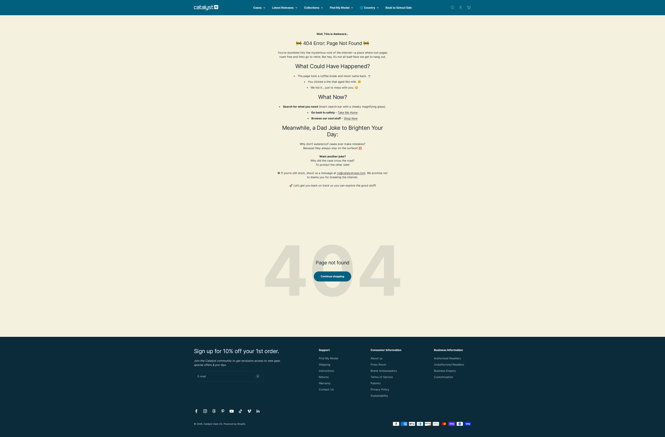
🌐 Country (367, 7)
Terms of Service (382, 377)
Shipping (324, 364)
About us (376, 358)
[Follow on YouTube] (231, 411)
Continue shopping (332, 276)
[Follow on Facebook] (196, 411)
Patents (375, 383)
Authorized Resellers (447, 358)
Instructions (326, 370)
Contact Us (326, 389)
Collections (311, 7)
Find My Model (339, 7)
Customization (443, 377)
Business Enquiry (445, 370)
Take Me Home (348, 112)
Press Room (378, 364)
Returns (324, 377)
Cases (257, 7)
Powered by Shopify (234, 423)
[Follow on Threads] (214, 411)
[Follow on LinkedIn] (258, 411)
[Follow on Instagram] (205, 411)
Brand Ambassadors (384, 370)
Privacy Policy (380, 389)
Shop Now (351, 118)
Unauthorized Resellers (449, 364)
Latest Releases (283, 7)
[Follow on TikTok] (240, 411)
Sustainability (379, 395)
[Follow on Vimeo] (249, 411)
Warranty (325, 383)
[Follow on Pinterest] (222, 411)
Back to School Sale (398, 7)
